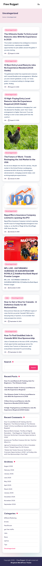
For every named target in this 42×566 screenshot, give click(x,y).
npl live (6, 541)
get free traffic (9, 529)
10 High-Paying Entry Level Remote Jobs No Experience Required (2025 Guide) (18, 101)
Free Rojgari (10, 4)
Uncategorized (10, 30)
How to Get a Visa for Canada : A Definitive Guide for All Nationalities (20, 305)
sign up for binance (10, 445)
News (6, 537)
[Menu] (39, 4)
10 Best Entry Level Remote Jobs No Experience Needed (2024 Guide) (20, 68)
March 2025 (8, 489)
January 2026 (8, 474)
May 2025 (7, 481)
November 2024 (9, 500)
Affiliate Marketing (10, 518)
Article (6, 522)
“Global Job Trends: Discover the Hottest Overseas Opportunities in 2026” (20, 435)
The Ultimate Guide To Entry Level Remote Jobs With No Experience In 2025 (20, 37)
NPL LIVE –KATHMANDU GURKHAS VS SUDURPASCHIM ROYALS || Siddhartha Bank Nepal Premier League (21, 272)
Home (4, 17)
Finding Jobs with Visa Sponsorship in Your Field (20, 453)
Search (7, 362)
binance (7, 440)
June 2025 (7, 478)
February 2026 (9, 470)
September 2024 (10, 504)
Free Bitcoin (8, 525)
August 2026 (8, 466)
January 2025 (8, 493)
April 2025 (7, 485)
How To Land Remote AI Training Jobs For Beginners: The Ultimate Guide (19, 382)
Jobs (7, 298)
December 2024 (9, 497)
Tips (5, 544)
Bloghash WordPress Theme (21, 563)
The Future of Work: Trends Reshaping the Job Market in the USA (19, 159)
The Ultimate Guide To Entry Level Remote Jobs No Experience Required (19, 389)
